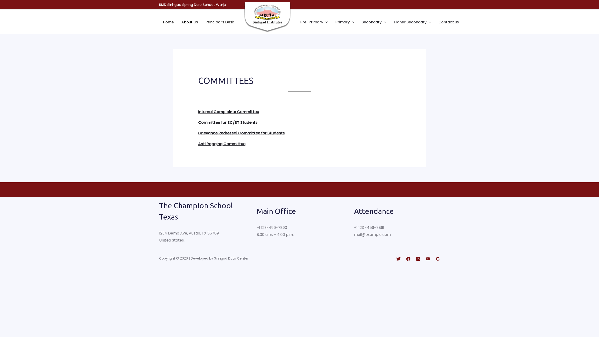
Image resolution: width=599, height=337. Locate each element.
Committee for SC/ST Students (228, 122)
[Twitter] (398, 259)
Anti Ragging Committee (221, 144)
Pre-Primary (311, 22)
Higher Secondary (410, 22)
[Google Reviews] (438, 259)
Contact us (448, 22)
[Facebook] (408, 259)
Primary (342, 22)
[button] (325, 22)
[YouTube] (428, 259)
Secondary (372, 22)
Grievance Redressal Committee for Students (241, 133)
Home (168, 22)
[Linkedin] (418, 259)
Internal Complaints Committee (228, 111)
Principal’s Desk (219, 22)
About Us (189, 22)
